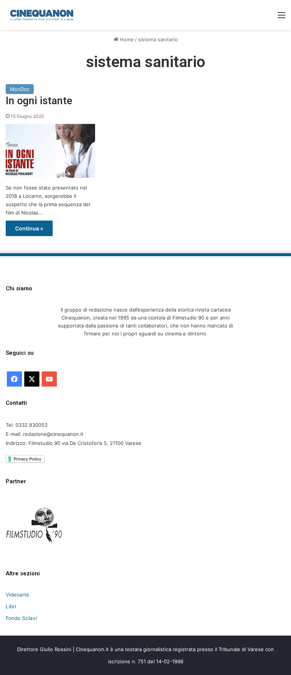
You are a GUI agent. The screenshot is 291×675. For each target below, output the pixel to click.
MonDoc (20, 89)
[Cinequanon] (42, 15)
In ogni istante (39, 101)
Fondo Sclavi (21, 618)
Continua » (29, 228)
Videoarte (17, 595)
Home (126, 39)
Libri (11, 606)
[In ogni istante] (50, 151)
